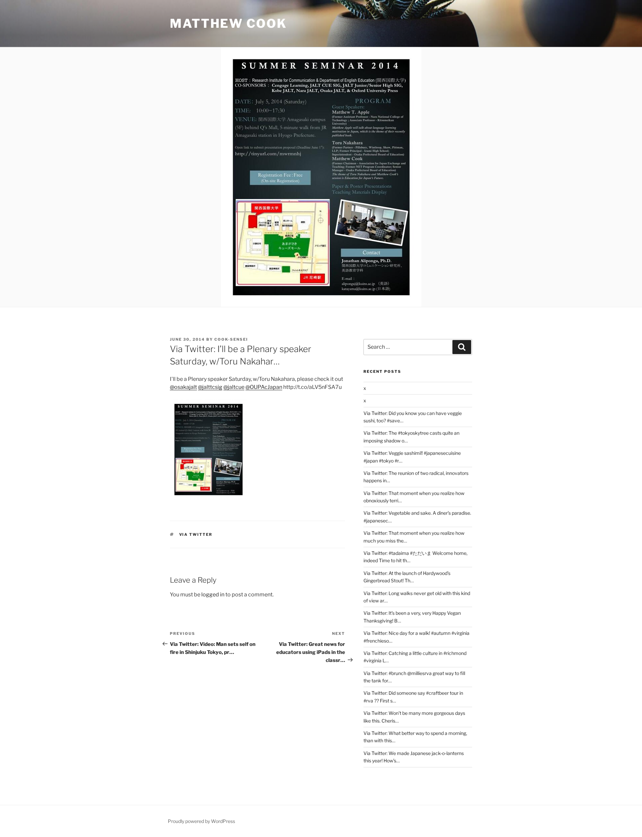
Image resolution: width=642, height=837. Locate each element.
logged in (212, 594)
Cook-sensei (231, 339)
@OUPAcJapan (263, 387)
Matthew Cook (228, 23)
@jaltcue (233, 387)
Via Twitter (196, 534)
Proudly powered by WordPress (201, 821)
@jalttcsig (210, 387)
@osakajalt (183, 387)
